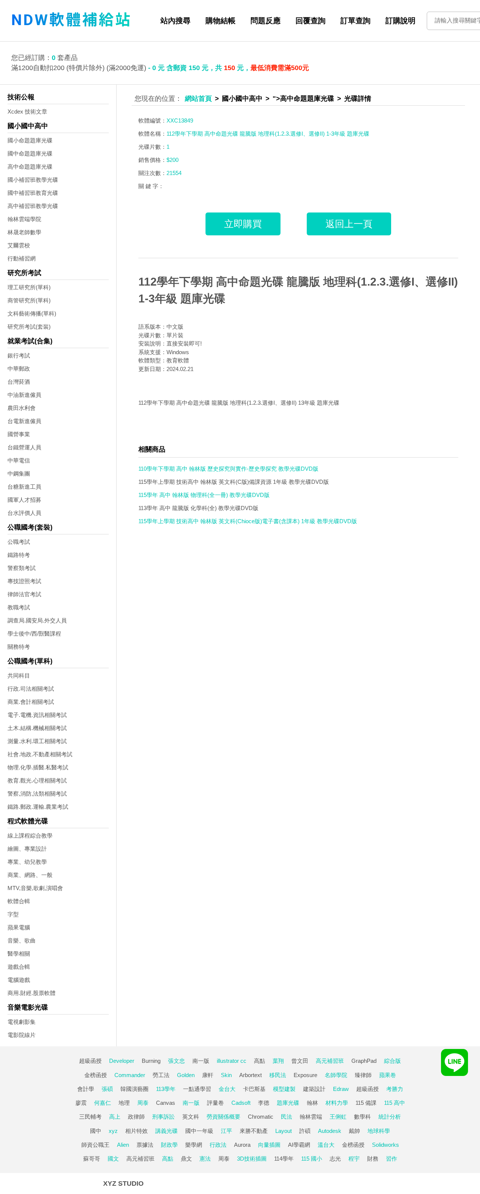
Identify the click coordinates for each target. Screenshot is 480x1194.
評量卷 (215, 1103)
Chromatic (260, 1116)
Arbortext (250, 1075)
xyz (113, 1131)
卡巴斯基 (254, 1089)
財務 (372, 1158)
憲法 (205, 1158)
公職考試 (19, 542)
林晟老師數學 (24, 232)
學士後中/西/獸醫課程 (34, 633)
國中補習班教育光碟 (33, 193)
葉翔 (278, 1061)
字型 (13, 914)
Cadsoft (240, 1103)
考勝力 (394, 1089)
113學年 (166, 1089)
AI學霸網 (299, 1145)
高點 (259, 1061)
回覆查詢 (311, 20)
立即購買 (243, 223)
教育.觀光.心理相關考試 (37, 780)
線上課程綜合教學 (30, 835)
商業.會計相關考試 (31, 702)
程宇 (354, 1158)
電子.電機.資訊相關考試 (37, 715)
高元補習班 (330, 1061)
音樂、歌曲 (22, 940)
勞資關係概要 (223, 1116)
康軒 (207, 1075)
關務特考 (19, 646)
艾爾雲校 (19, 245)
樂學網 (193, 1145)
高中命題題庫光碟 (30, 166)
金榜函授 (95, 1075)
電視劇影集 (22, 1022)
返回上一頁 (349, 223)
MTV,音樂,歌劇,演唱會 (35, 888)
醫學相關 (19, 953)
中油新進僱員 (24, 395)
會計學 (85, 1089)
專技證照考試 (24, 581)
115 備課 (366, 1103)
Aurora (242, 1145)
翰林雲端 (311, 1116)
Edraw (341, 1089)
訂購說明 (401, 20)
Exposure (305, 1075)
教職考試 (19, 607)
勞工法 (161, 1075)
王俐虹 (338, 1116)
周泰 (142, 1103)
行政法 (218, 1145)
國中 (95, 1131)
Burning (151, 1061)
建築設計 (314, 1089)
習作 (391, 1158)
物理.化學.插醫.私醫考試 (38, 767)
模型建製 (284, 1089)
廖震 (81, 1103)
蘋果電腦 (19, 927)
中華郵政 (19, 368)
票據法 (144, 1145)
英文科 (190, 1116)
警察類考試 (22, 568)
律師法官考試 (24, 594)
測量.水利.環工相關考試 (37, 741)
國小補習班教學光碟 (33, 180)
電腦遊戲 (19, 980)
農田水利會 (22, 408)
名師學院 (336, 1075)
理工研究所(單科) (29, 287)
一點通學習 (197, 1089)
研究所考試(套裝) (29, 326)
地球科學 (379, 1131)
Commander (129, 1075)
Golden (186, 1075)
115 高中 (394, 1103)
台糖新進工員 (24, 486)
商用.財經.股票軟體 (32, 993)
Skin (226, 1075)
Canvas (165, 1103)
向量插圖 (269, 1145)
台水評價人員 (24, 513)
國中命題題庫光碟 (30, 153)
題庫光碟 (288, 1103)
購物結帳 (221, 20)
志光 (335, 1158)
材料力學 (337, 1103)
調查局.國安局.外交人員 (37, 620)
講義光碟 (166, 1131)
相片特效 (136, 1131)
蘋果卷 (387, 1075)
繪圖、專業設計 (27, 848)
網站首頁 (198, 98)
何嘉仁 (102, 1103)
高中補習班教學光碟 (33, 206)
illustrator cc (231, 1061)
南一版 (200, 1061)
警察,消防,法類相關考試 (37, 793)
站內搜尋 (175, 20)
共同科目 (19, 675)
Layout (283, 1131)
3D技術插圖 (252, 1158)
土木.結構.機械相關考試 (37, 728)
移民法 (277, 1075)
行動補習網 (22, 258)
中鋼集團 (19, 473)
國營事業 (19, 434)
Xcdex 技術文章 (27, 111)
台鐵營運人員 (24, 447)
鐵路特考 (19, 555)
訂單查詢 (355, 20)
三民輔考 (90, 1116)
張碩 (107, 1089)
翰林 (312, 1103)
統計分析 (389, 1116)
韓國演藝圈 (134, 1089)
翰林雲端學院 (24, 219)
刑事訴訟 (163, 1116)
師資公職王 (95, 1145)
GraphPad (363, 1061)
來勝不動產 (254, 1131)
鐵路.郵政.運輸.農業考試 (38, 806)
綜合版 (392, 1061)
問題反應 (265, 20)
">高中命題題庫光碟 (303, 98)
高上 (114, 1116)
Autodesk (329, 1131)
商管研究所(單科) (29, 300)
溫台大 (326, 1145)
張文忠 (176, 1061)
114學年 (284, 1158)
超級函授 (90, 1061)
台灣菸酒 (19, 382)
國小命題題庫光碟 (30, 140)
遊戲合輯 (19, 967)
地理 (124, 1103)
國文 (113, 1158)
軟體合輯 (19, 901)
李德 (263, 1103)
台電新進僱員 (24, 421)
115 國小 (311, 1158)
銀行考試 (19, 355)
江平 (226, 1131)
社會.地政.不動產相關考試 (40, 754)
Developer (121, 1061)
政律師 (136, 1116)
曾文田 (299, 1061)
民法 (286, 1116)
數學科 (362, 1116)
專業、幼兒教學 (27, 862)
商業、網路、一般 (30, 875)
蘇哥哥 (91, 1158)
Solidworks (385, 1145)
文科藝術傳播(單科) (32, 313)
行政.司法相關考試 (31, 688)
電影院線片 (22, 1035)
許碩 (304, 1131)
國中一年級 (199, 1131)
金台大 (227, 1089)
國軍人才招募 (24, 500)
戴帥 (354, 1131)
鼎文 (186, 1158)
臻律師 (363, 1075)
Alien (123, 1145)
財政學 (169, 1145)
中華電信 (19, 460)
